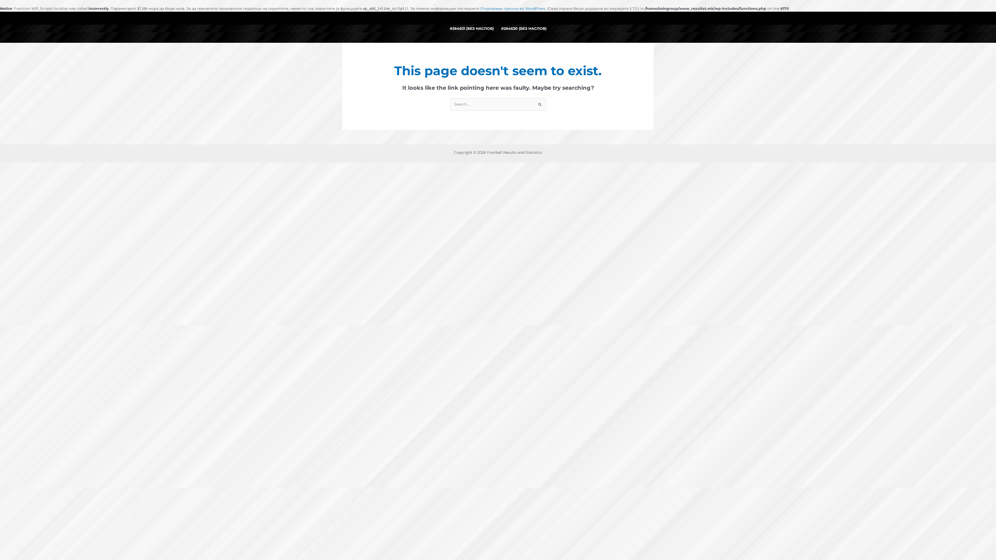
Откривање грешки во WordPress (512, 8)
